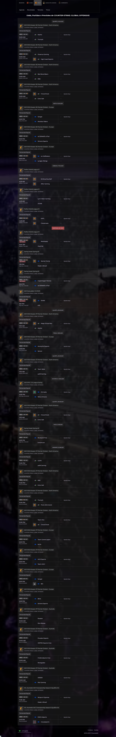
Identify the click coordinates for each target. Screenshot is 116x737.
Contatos (90, 730)
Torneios (40, 10)
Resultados (31, 10)
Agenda (21, 10)
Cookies (96, 730)
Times (48, 10)
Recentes (21, 2)
